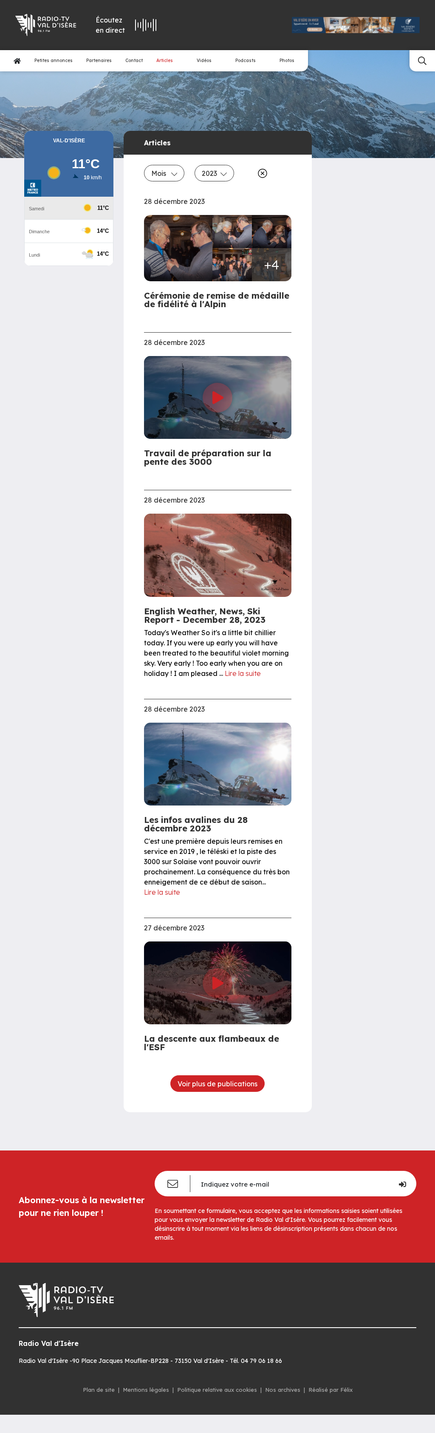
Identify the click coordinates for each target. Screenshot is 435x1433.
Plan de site (99, 1389)
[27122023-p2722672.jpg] (271, 231)
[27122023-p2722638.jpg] (232, 231)
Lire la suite (243, 673)
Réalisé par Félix (330, 1389)
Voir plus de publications (217, 1084)
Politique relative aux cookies (217, 1389)
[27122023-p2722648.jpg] (181, 248)
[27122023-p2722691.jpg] (232, 264)
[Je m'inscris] (402, 1183)
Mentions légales (146, 1389)
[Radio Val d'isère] (44, 25)
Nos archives (282, 1389)
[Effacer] (260, 173)
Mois (159, 173)
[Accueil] (17, 61)
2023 (209, 173)
